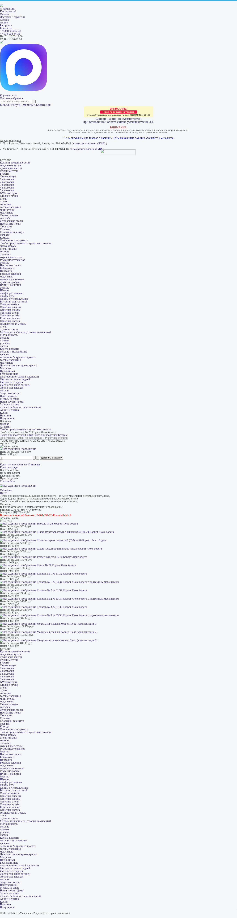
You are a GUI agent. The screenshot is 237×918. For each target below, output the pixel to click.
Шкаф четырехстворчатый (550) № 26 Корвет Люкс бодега (71, 540)
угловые (5, 343)
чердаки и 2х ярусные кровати (18, 357)
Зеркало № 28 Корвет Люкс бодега (57, 523)
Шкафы (4, 290)
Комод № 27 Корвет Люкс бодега (56, 565)
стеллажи (5, 254)
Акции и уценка (9, 409)
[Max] (23, 89)
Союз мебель (7, 481)
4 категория (7, 187)
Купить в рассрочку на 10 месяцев (20, 464)
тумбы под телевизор (12, 259)
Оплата (4, 14)
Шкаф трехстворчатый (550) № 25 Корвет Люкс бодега (69, 548)
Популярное (7, 418)
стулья (3, 201)
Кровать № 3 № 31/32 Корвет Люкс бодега (61, 606)
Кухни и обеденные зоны (15, 162)
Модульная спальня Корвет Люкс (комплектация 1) (66, 623)
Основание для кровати (14, 240)
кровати (5, 234)
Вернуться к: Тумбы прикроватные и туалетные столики (34, 437)
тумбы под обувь (10, 282)
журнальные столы (11, 257)
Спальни (5, 229)
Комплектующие (10, 318)
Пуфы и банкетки (10, 284)
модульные (6, 212)
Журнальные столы (11, 220)
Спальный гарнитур (12, 232)
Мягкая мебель (9, 334)
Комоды (5, 237)
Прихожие (6, 270)
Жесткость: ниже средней (15, 379)
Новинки (5, 415)
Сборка (4, 19)
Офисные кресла (10, 320)
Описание (6, 490)
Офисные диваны (10, 307)
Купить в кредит (10, 467)
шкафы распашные (11, 293)
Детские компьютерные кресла (18, 365)
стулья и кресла (9, 329)
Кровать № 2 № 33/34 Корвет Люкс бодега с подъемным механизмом (77, 598)
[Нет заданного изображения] (18, 448)
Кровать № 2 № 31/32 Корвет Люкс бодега (61, 590)
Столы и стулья (9, 195)
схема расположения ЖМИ (89, 143)
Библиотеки (7, 268)
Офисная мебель (9, 304)
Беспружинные (9, 373)
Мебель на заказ (9, 398)
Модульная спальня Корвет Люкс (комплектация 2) (66, 631)
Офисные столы (9, 312)
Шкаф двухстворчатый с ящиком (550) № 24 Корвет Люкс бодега (75, 531)
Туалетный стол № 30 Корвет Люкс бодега (61, 556)
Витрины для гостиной (14, 301)
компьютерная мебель (13, 323)
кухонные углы (9, 170)
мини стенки (7, 209)
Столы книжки (9, 215)
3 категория (7, 184)
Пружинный (7, 371)
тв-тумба (5, 218)
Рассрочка (6, 25)
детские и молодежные (13, 351)
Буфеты (4, 173)
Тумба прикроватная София (16, 434)
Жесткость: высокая (11, 387)
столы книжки (8, 248)
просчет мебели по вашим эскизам (20, 407)
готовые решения (10, 207)
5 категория (7, 190)
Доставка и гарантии (12, 16)
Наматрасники (8, 396)
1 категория (7, 179)
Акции (4, 22)
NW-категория (8, 193)
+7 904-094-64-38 (10, 33)
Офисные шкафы (10, 309)
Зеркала (4, 262)
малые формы (8, 245)
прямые (4, 340)
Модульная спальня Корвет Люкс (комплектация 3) (66, 640)
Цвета (3, 492)
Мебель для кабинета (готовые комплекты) (25, 332)
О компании (7, 8)
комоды (4, 251)
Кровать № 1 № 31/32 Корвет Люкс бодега (61, 573)
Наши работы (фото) (12, 401)
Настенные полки (10, 223)
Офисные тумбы (10, 315)
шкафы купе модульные (14, 298)
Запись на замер (9, 404)
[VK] (1, 42)
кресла (4, 346)
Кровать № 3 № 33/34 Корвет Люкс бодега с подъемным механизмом (77, 615)
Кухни (4, 412)
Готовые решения (10, 273)
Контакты (6, 28)
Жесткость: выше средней (15, 384)
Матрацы (5, 368)
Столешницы (8, 176)
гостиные (5, 204)
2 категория (7, 182)
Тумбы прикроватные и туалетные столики (26, 243)
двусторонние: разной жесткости (19, 376)
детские (4, 337)
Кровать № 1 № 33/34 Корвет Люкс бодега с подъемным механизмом (77, 581)
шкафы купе (7, 295)
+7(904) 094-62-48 (10, 30)
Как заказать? (8, 11)
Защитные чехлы (10, 393)
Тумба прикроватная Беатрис (50, 434)
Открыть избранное (11, 98)
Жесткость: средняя (11, 382)
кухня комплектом (11, 168)
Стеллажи (6, 226)
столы (3, 198)
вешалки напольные (12, 279)
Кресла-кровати (9, 348)
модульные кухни (10, 165)
